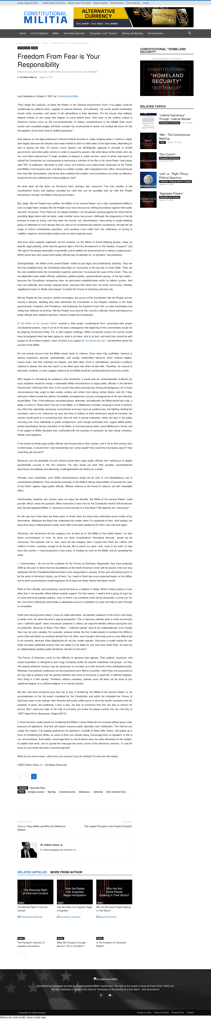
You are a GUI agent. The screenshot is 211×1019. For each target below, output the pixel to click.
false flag (52, 792)
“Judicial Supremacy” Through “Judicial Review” (175, 117)
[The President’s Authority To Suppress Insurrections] (35, 927)
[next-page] (25, 953)
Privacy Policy (177, 1012)
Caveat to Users (144, 1012)
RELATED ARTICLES (32, 872)
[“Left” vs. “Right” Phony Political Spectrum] (148, 180)
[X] (101, 995)
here (74, 849)
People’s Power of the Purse (54, 2)
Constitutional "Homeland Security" (163, 50)
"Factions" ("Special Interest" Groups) (175, 181)
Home (23, 33)
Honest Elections (117, 2)
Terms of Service (133, 2)
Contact (146, 2)
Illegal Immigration (100, 2)
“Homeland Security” (74, 33)
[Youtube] (110, 995)
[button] (190, 33)
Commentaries (155, 33)
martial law (98, 792)
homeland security (67, 792)
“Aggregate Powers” (171, 193)
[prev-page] (19, 953)
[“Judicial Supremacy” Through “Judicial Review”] (148, 121)
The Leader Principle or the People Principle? (108, 826)
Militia (56, 33)
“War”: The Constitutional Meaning (174, 136)
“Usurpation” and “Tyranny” (103, 33)
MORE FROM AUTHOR (66, 872)
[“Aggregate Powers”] (148, 199)
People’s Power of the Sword (79, 2)
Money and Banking (132, 33)
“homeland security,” (95, 340)
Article (45, 43)
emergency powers (36, 792)
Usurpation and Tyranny (169, 123)
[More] (116, 84)
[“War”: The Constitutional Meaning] (148, 141)
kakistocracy (84, 792)
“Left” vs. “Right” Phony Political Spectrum (173, 175)
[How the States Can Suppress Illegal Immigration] (75, 892)
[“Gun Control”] (148, 160)
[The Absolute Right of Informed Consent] (35, 892)
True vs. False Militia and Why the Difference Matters (41, 827)
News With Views (37, 788)
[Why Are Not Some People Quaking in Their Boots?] (114, 892)
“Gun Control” (167, 154)
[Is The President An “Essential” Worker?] (114, 927)
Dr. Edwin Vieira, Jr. (28, 77)
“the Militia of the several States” (39, 323)
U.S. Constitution (39, 33)
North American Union (116, 792)
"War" (162, 142)
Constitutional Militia (67, 96)
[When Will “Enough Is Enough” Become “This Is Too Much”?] (75, 927)
